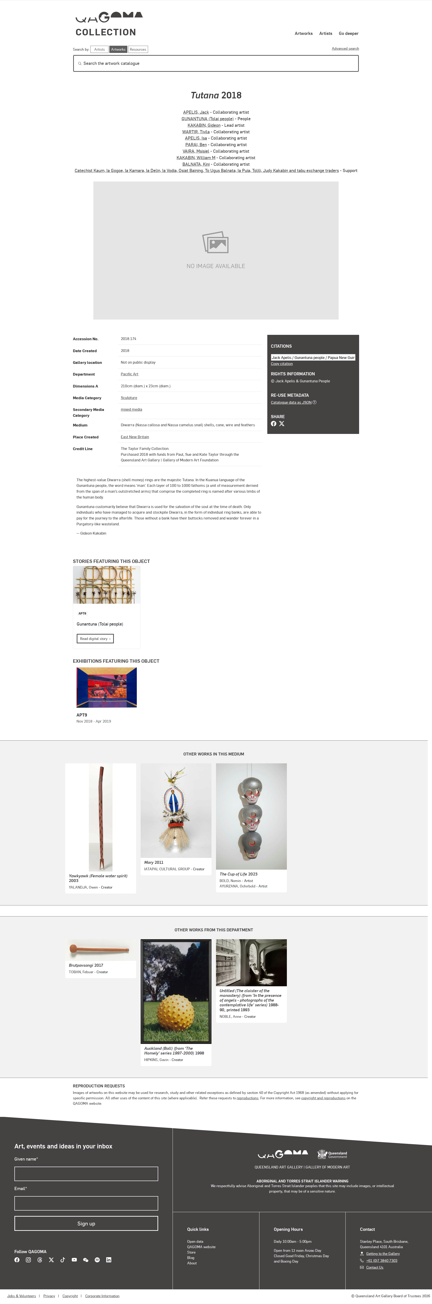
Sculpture (129, 397)
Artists (325, 33)
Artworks (304, 33)
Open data (195, 1241)
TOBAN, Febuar (81, 971)
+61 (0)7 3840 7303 (381, 1260)
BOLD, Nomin (230, 880)
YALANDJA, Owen (83, 887)
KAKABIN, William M (196, 157)
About (192, 1263)
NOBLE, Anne (230, 1016)
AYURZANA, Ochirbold (237, 886)
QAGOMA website (201, 1246)
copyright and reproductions (323, 1097)
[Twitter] (281, 424)
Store (191, 1252)
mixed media (131, 409)
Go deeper (349, 33)
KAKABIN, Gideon (204, 125)
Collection (106, 32)
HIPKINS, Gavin (156, 1059)
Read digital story (94, 638)
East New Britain (135, 436)
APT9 (82, 613)
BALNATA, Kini (196, 164)
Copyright (70, 1295)
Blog (190, 1257)
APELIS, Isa (196, 138)
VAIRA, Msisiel (196, 151)
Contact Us (374, 1267)
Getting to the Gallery (383, 1253)
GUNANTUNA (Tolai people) (208, 118)
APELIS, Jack (196, 112)
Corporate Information (102, 1295)
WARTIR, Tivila (196, 131)
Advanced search (345, 48)
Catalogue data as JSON (291, 402)
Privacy (49, 1295)
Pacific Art (129, 373)
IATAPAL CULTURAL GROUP (167, 868)
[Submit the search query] (76, 63)
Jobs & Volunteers (21, 1295)
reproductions (248, 1097)
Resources (138, 49)
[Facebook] (273, 424)
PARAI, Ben (196, 144)
